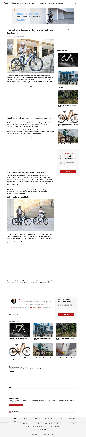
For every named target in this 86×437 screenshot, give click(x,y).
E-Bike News (37, 418)
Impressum (28, 426)
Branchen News (16, 27)
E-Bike (33, 3)
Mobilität (26, 418)
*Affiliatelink (57, 426)
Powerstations (60, 423)
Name (10, 387)
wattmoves (40, 434)
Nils (9, 36)
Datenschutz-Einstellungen (43, 429)
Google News (32, 307)
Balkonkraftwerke (48, 423)
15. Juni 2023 (14, 36)
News (28, 3)
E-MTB (13, 314)
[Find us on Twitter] (75, 3)
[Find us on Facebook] (72, 3)
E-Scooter (41, 3)
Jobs (48, 426)
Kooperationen (43, 426)
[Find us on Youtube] (82, 3)
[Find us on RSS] (84, 3)
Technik (60, 418)
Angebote (54, 3)
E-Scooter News (48, 418)
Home (8, 27)
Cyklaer (22, 79)
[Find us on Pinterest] (79, 3)
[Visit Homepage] (13, 3)
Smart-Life (61, 3)
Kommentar (12, 371)
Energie (47, 3)
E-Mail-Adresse (12, 392)
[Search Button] (68, 3)
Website (45, 392)
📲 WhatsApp (40, 307)
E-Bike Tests (25, 423)
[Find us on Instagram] (77, 3)
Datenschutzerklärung (14, 398)
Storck (17, 314)
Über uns (52, 426)
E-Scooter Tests (37, 423)
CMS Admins (52, 434)
